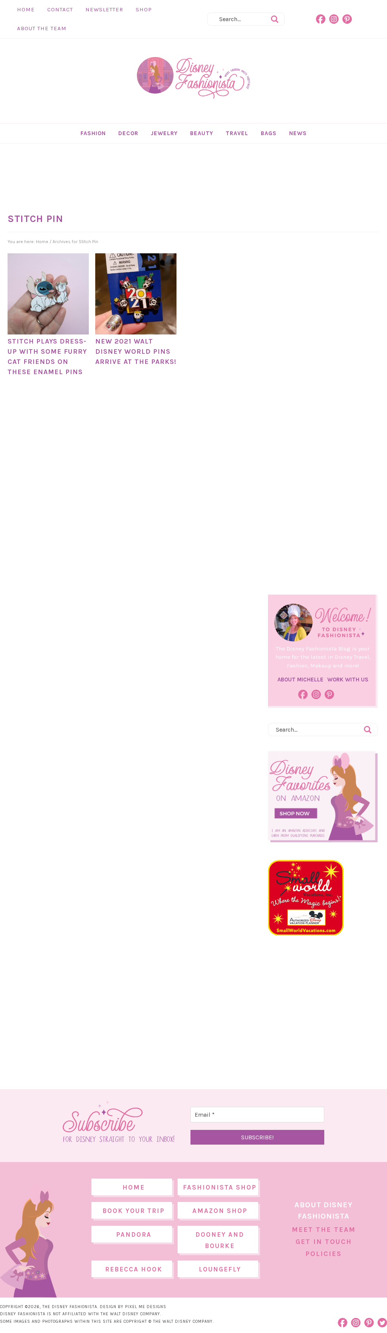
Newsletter (104, 9)
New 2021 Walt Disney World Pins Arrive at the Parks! (135, 351)
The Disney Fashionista (193, 78)
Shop (144, 9)
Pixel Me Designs (145, 1306)
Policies (323, 1254)
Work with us (347, 679)
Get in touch (324, 1241)
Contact (60, 9)
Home (26, 9)
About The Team (42, 28)
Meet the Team (324, 1229)
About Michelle (300, 679)
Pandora (134, 1234)
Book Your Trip (133, 1210)
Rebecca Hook (134, 1269)
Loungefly (220, 1269)
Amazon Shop (220, 1210)
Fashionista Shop (220, 1187)
